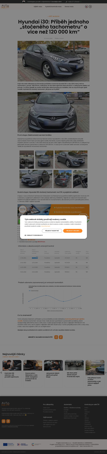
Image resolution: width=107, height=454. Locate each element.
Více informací (45, 226)
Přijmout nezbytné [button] (52, 231)
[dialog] (53, 227)
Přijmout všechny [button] (72, 231)
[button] (34, 235)
